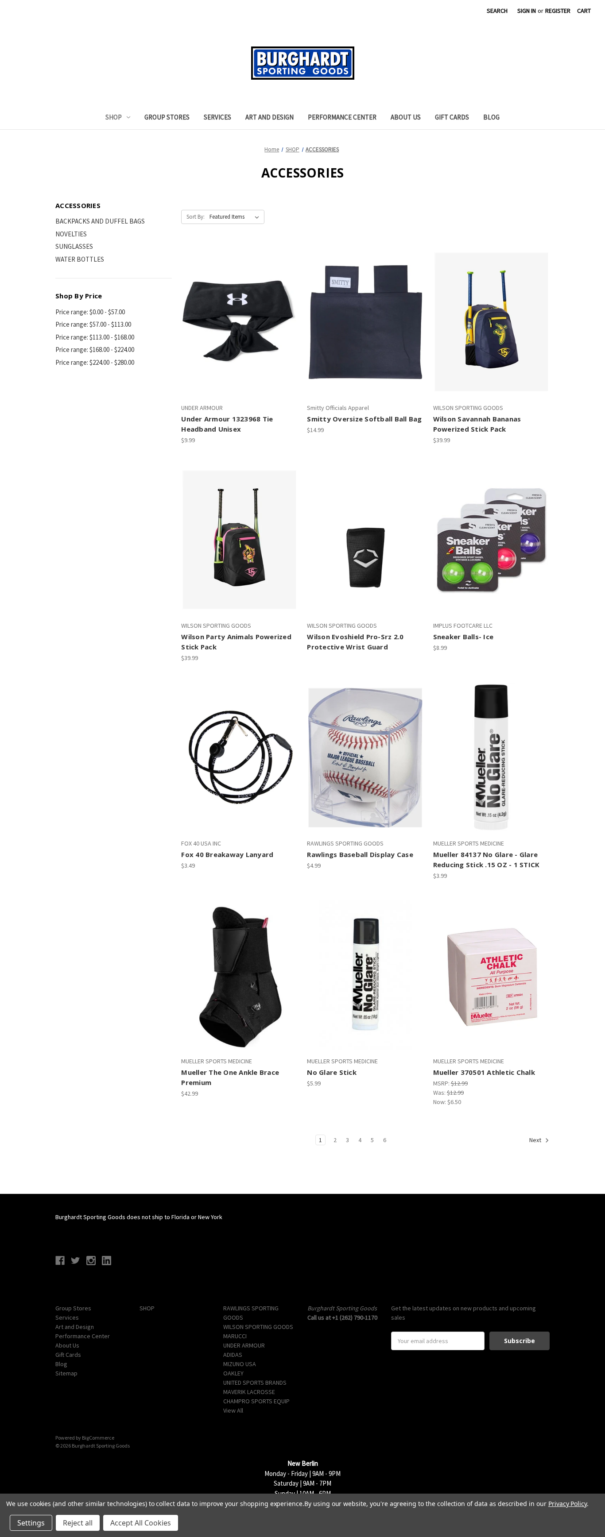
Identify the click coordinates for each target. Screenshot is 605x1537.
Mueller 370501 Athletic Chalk (484, 1072)
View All (233, 1410)
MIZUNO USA (239, 1364)
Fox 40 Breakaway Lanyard (227, 854)
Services (217, 117)
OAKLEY (233, 1373)
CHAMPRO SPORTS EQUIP (256, 1401)
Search (497, 11)
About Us (406, 117)
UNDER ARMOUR (244, 1345)
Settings (31, 1523)
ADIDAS (232, 1355)
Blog (491, 117)
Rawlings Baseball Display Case (360, 854)
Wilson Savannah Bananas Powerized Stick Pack (477, 423)
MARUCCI (235, 1336)
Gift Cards (452, 117)
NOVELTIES (71, 234)
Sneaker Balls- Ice (463, 636)
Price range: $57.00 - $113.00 (93, 324)
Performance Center (342, 117)
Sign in (526, 11)
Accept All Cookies (140, 1523)
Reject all (78, 1523)
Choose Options (491, 556)
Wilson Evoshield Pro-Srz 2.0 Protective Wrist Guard (355, 641)
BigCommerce (98, 1437)
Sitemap (66, 1373)
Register (557, 11)
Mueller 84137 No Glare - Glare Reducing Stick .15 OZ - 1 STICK (486, 859)
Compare (237, 322)
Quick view (238, 306)
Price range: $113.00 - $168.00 (94, 337)
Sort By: (195, 216)
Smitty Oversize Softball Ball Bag (364, 418)
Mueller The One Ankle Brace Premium (230, 1077)
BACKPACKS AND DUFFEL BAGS (100, 221)
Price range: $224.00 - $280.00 (94, 362)
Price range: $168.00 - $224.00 (94, 349)
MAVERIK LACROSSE (249, 1392)
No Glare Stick (332, 1072)
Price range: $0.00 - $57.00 (90, 312)
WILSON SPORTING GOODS (258, 1327)
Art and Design (269, 117)
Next (536, 1140)
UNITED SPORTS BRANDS (255, 1382)
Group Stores (167, 117)
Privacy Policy (567, 1503)
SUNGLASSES (74, 246)
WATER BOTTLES (79, 259)
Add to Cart (239, 338)
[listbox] (236, 217)
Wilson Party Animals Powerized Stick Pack (236, 641)
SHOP (113, 117)
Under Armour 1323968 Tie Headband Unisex (227, 423)
